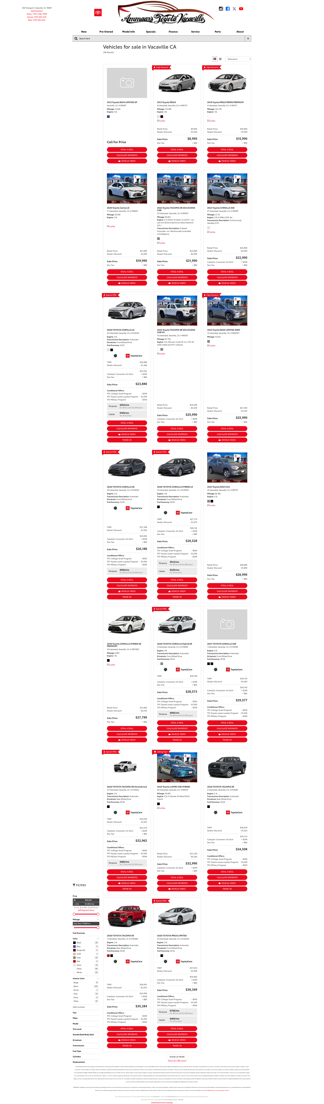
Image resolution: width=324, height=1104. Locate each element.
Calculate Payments (127, 155)
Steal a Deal (127, 149)
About (240, 31)
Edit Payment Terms (86, 910)
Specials (151, 31)
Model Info (128, 31)
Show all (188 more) (177, 1061)
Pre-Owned (106, 31)
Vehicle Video (128, 161)
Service (195, 31)
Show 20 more (177, 1057)
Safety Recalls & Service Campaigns (162, 1102)
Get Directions (37, 11)
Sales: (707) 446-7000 (37, 14)
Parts (218, 31)
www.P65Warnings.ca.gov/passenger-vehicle (216, 1090)
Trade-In (127, 440)
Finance (173, 31)
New (84, 31)
